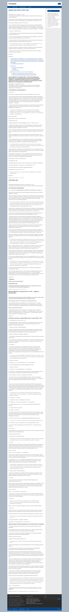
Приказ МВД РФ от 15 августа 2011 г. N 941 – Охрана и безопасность (21, 71)
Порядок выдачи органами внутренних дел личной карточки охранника (23, 74)
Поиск (59, 3)
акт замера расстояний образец (17, 67)
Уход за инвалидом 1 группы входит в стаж (33, 601)
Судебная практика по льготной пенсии (32, 598)
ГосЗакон (12, 4)
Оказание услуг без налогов (30, 602)
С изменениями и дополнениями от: (17, 63)
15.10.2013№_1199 (15, 70)
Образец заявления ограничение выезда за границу (34, 603)
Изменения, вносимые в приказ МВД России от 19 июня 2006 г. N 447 (23, 73)
